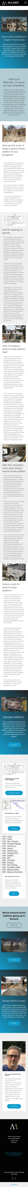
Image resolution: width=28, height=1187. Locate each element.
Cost (14, 893)
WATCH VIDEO (14, 925)
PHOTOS (14, 1023)
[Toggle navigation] (25, 2)
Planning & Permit (14, 792)
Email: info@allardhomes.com (14, 1153)
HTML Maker (14, 1184)
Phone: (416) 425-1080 (14, 1155)
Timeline (14, 828)
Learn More (14, 1106)
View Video (14, 744)
